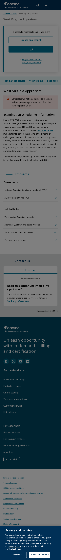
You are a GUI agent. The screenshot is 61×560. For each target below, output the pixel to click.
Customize (18, 554)
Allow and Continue (40, 554)
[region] (30, 543)
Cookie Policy (14, 549)
